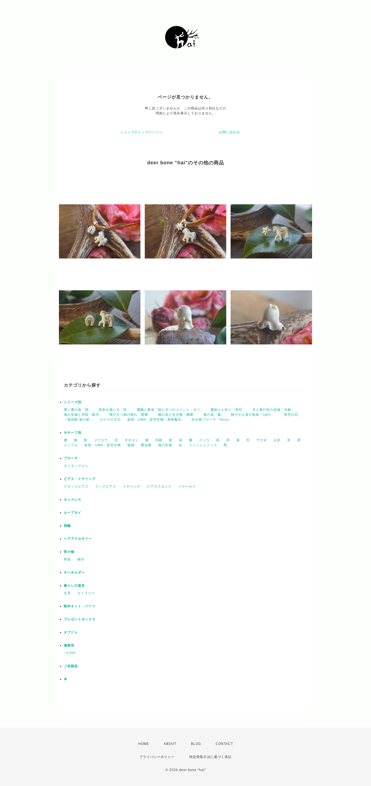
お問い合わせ (229, 132)
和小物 (69, 552)
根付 (80, 559)
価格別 (69, 645)
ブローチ (71, 458)
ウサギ (261, 440)
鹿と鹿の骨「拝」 (78, 410)
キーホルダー (74, 572)
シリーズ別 (72, 402)
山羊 (277, 440)
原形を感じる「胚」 (114, 410)
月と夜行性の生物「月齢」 (273, 410)
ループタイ (72, 512)
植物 (130, 445)
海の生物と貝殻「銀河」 (83, 415)
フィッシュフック (203, 445)
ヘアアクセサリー (78, 539)
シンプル (71, 445)
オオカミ (132, 440)
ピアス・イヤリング (80, 479)
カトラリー (86, 593)
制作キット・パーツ (80, 606)
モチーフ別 (72, 432)
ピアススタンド (159, 486)
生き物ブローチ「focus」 (211, 419)
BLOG (196, 744)
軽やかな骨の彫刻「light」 (252, 415)
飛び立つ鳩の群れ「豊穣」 (130, 415)
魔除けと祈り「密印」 (228, 410)
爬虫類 (146, 445)
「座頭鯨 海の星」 (78, 419)
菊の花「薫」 (214, 415)
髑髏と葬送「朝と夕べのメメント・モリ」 (170, 410)
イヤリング (131, 486)
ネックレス (72, 499)
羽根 (158, 440)
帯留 (67, 559)
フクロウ (101, 440)
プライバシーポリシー (157, 757)
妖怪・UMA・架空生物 (102, 445)
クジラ (204, 440)
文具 (67, 593)
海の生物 (165, 445)
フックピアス (105, 486)
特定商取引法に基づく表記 (210, 757)
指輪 (67, 526)
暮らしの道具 (74, 585)
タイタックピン (76, 466)
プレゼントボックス (80, 619)
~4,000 (70, 653)
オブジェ (71, 632)
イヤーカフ (187, 486)
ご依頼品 (71, 666)
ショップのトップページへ (141, 132)
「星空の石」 (291, 415)
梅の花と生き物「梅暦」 (177, 415)
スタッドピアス (76, 486)
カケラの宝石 (110, 419)
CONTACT (224, 744)
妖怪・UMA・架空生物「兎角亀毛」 (156, 419)
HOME (143, 744)
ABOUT (170, 744)
